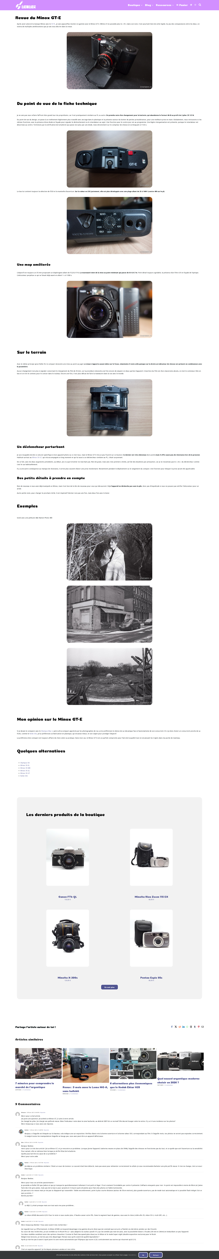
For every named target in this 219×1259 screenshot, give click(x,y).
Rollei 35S (33, 734)
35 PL (53, 24)
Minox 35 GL (25, 771)
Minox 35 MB (25, 768)
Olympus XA (25, 763)
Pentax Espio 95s (151, 977)
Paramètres (132, 1255)
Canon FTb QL (67, 896)
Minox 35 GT (37, 457)
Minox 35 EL (25, 765)
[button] (200, 4)
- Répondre (42, 1112)
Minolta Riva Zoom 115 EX (151, 896)
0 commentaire (27, 1090)
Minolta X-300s (68, 977)
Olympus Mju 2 (47, 731)
